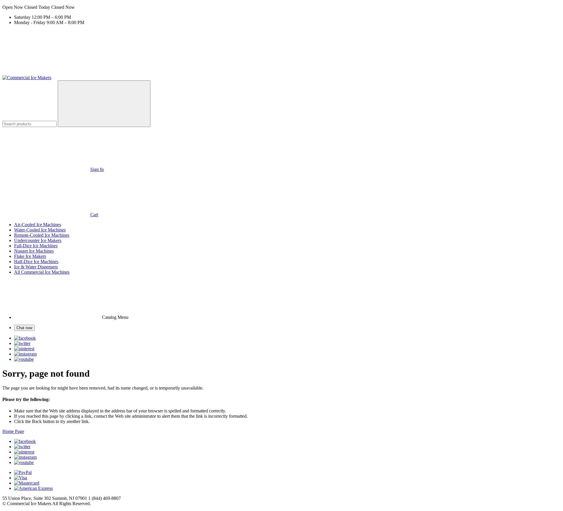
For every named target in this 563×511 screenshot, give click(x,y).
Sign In (97, 169)
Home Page (13, 431)
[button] (281, 7)
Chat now (24, 328)
